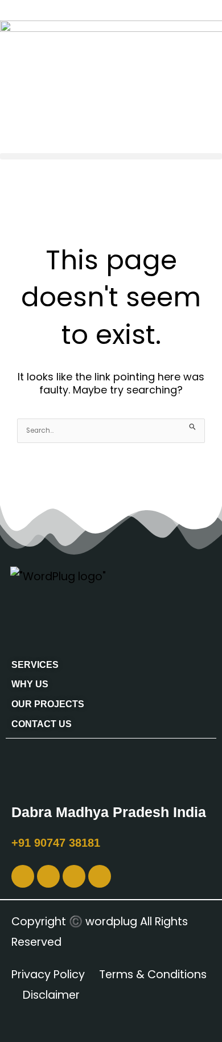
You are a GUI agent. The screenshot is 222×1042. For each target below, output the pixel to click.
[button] (111, 156)
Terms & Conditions (153, 974)
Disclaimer (51, 995)
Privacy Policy (48, 974)
